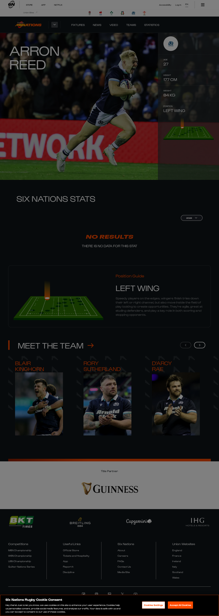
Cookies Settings (153, 605)
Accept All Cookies (180, 605)
